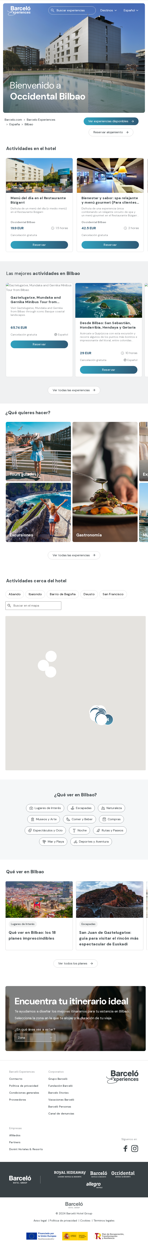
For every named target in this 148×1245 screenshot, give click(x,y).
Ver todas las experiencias (71, 390)
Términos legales (103, 1220)
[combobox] (36, 1037)
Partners (14, 1142)
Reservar (39, 245)
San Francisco (113, 594)
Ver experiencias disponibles (108, 121)
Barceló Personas (59, 1106)
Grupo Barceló (57, 1079)
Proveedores (17, 1099)
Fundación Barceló (60, 1085)
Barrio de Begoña (63, 594)
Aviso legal (40, 1220)
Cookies (85, 1220)
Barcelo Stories (58, 1092)
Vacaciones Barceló (61, 1099)
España (14, 124)
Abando (15, 594)
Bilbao (29, 124)
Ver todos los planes (72, 963)
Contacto (15, 1079)
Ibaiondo (35, 594)
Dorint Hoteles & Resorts (26, 1149)
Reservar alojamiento (108, 132)
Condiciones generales (24, 1092)
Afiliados (15, 1135)
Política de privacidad (23, 1085)
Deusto (89, 594)
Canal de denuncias (61, 1113)
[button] (50, 672)
